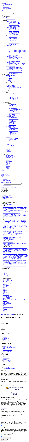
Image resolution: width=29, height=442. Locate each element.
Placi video (8, 80)
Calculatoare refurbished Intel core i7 (17, 52)
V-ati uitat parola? (7, 185)
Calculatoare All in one (11, 62)
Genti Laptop (12, 41)
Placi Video (12, 105)
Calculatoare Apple (13, 55)
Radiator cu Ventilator (8, 307)
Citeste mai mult (4, 408)
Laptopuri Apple (12, 28)
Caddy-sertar (12, 127)
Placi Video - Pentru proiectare (16, 109)
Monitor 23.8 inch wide (14, 96)
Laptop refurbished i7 (14, 32)
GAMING (5, 198)
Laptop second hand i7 (14, 25)
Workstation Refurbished (11, 75)
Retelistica (8, 137)
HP (10, 79)
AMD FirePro (12, 81)
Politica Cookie (6, 348)
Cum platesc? (6, 7)
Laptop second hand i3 (14, 22)
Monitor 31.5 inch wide (14, 99)
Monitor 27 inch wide (14, 98)
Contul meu (5, 335)
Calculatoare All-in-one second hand (17, 63)
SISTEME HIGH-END (8, 197)
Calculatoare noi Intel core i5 (15, 70)
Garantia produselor (7, 4)
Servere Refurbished (10, 86)
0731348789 (6, 367)
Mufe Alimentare (6, 298)
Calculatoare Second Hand (11, 56)
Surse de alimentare (13, 115)
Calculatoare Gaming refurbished (16, 68)
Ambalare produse (7, 361)
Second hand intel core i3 (15, 58)
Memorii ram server (13, 131)
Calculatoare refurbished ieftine (16, 53)
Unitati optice (19, 257)
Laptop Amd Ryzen (13, 34)
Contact (2, 10)
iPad (7, 152)
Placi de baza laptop (7, 303)
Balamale (8, 160)
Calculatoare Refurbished (11, 47)
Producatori (5, 337)
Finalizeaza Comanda (5, 175)
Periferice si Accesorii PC (14, 113)
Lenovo (11, 76)
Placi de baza (11, 216)
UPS (10, 141)
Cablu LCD (8, 163)
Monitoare (5, 248)
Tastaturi (16, 216)
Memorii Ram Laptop (14, 43)
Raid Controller (12, 133)
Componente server (10, 126)
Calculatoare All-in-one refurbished (17, 64)
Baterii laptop (9, 161)
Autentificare (3, 182)
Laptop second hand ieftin (15, 26)
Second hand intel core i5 (15, 60)
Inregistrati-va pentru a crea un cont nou (9, 187)
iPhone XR (8, 151)
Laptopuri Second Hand (11, 21)
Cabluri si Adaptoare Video (15, 138)
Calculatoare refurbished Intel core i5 (17, 51)
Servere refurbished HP (15, 88)
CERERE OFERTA (7, 195)
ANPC (4, 339)
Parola (2, 185)
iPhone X (8, 150)
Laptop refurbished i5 (14, 31)
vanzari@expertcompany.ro (9, 368)
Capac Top (23, 299)
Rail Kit (11, 134)
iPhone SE (8, 146)
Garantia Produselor (7, 350)
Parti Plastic (5, 299)
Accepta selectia (4, 439)
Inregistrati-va (9, 182)
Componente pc (6, 254)
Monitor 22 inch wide (14, 93)
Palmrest (5, 301)
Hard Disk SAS (12, 129)
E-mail (2, 183)
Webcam (5, 311)
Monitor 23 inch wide (14, 94)
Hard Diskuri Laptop (10, 156)
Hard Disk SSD (13, 107)
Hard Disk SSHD (13, 37)
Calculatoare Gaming (10, 66)
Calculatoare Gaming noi (15, 67)
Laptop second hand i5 (14, 23)
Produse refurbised (7, 360)
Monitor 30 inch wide (7, 251)
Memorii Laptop (9, 157)
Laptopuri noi (9, 45)
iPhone (7, 144)
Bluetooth (8, 162)
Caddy (7, 164)
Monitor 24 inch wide (14, 97)
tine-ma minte (5, 190)
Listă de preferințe (7, 180)
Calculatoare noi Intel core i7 (15, 72)
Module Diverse (6, 297)
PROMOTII (5, 196)
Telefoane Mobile (7, 143)
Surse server (12, 135)
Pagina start (3, 314)
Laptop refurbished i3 (14, 29)
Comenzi (5, 179)
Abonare (2, 330)
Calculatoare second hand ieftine (16, 57)
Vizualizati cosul (4, 174)
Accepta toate (4, 440)
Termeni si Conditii (7, 346)
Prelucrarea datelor (7, 8)
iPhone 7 (8, 147)
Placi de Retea (12, 139)
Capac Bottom (11, 299)
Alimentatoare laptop (14, 38)
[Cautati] (13, 13)
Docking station (12, 40)
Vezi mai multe (12, 44)
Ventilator (5, 310)
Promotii (5, 17)
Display (11, 39)
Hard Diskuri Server (13, 128)
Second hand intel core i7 (15, 61)
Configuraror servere (7, 245)
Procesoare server (13, 132)
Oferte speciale (6, 338)
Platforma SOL (6, 340)
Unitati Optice (6, 309)
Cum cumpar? (6, 5)
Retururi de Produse (7, 351)
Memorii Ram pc (13, 108)
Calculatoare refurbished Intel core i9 (17, 49)
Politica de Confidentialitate (9, 347)
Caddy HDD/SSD (13, 111)
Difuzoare (8, 166)
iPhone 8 (8, 149)
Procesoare (12, 114)
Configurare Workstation (8, 239)
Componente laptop (13, 33)
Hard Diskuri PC (13, 104)
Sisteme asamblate (13, 73)
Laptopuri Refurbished (11, 27)
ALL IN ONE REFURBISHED (10, 200)
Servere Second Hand (10, 85)
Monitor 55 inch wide (14, 100)
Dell (10, 78)
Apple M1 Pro (6, 193)
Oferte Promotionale (10, 19)
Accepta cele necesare (5, 437)
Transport (5, 3)
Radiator (5, 305)
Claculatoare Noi (9, 69)
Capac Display (18, 299)
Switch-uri (11, 140)
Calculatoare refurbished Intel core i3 (17, 50)
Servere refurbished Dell (15, 87)
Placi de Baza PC (13, 110)
